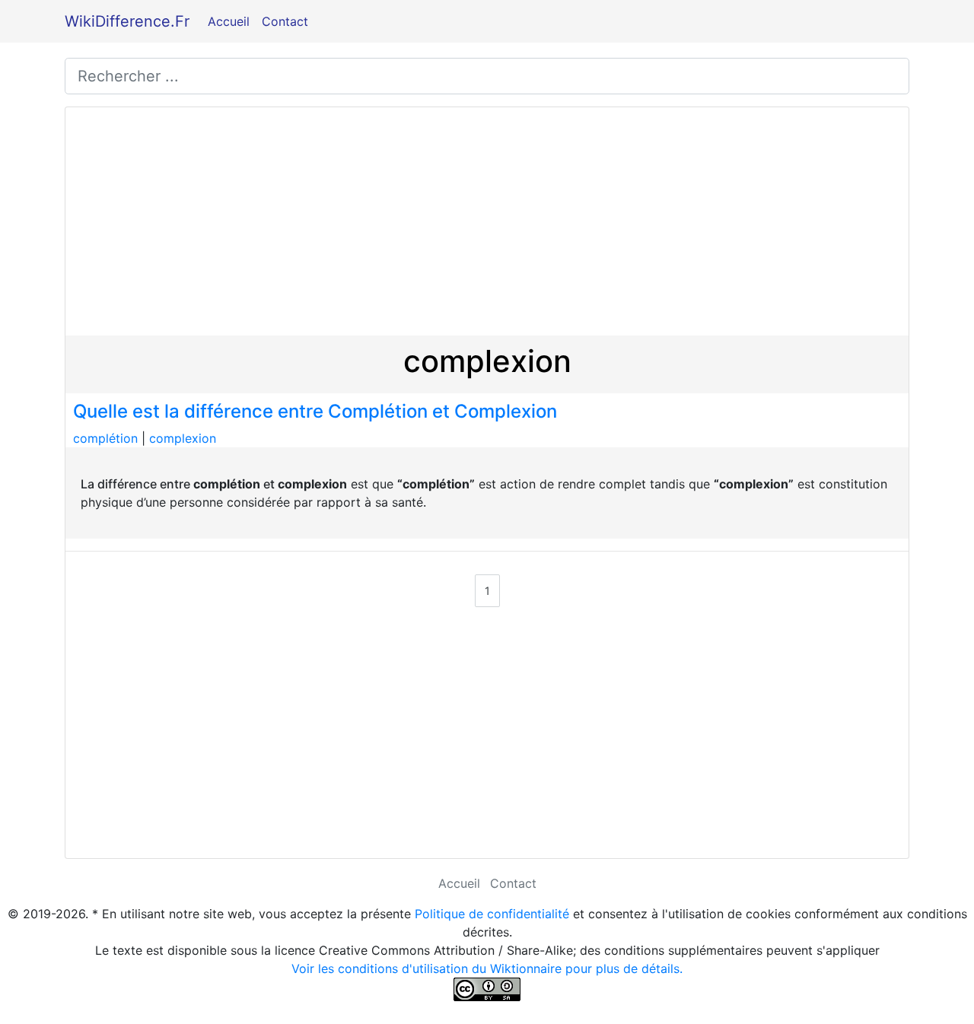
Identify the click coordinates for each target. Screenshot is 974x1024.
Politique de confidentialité (492, 913)
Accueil (229, 21)
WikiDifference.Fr (127, 21)
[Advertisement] (487, 221)
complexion (182, 438)
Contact (285, 21)
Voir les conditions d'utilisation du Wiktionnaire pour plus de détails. (487, 968)
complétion (105, 438)
